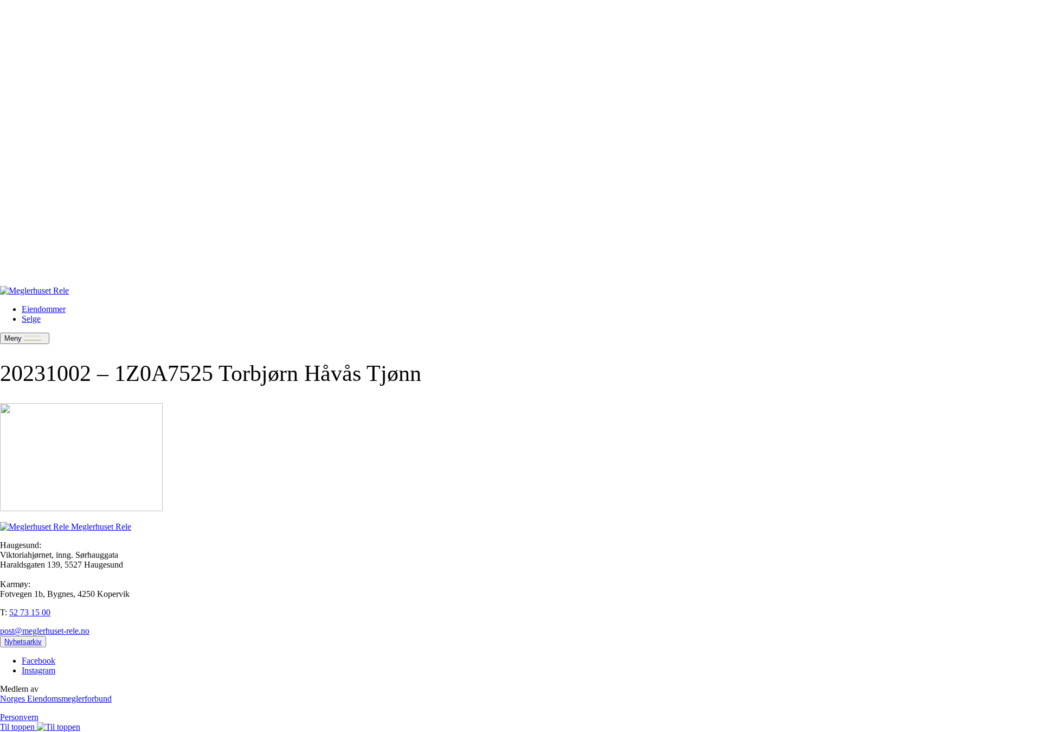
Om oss (35, 182)
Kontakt (35, 66)
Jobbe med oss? (48, 272)
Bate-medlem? (46, 252)
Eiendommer (44, 26)
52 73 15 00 (29, 612)
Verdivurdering (47, 242)
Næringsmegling (50, 46)
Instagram (38, 670)
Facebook (38, 660)
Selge (31, 36)
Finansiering (43, 56)
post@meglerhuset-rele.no (44, 630)
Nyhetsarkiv (42, 192)
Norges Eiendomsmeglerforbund (56, 698)
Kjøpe (32, 172)
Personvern (19, 717)
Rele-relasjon (44, 262)
